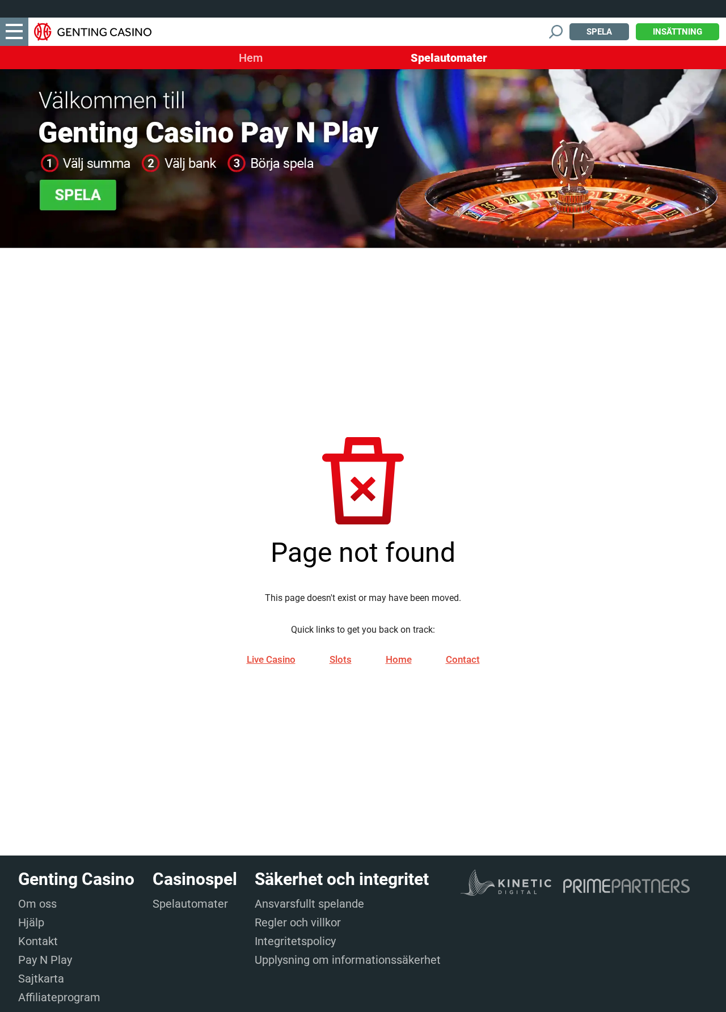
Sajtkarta (41, 978)
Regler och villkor (298, 922)
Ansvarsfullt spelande (309, 904)
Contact (463, 659)
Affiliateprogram (59, 997)
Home (399, 659)
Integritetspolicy (295, 941)
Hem (251, 58)
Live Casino (271, 659)
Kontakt (38, 941)
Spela (599, 32)
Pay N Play (45, 960)
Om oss (37, 904)
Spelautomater (449, 58)
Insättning (677, 32)
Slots (341, 659)
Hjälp (31, 922)
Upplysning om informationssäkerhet (348, 960)
